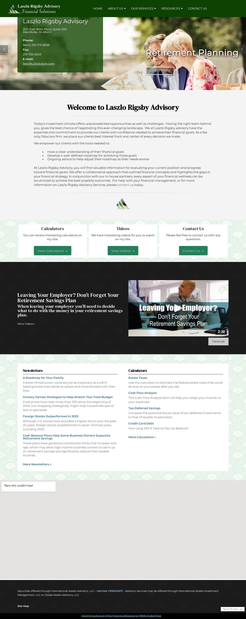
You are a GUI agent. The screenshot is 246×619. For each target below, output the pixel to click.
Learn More (163, 70)
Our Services (142, 8)
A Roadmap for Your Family (43, 378)
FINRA (112, 591)
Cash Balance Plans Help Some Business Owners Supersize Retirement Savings (66, 437)
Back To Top (231, 609)
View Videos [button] (121, 251)
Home (97, 8)
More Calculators (142, 437)
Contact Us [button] (191, 251)
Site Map (23, 606)
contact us (125, 185)
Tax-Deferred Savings (144, 408)
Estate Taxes (137, 378)
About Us (115, 8)
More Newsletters (37, 464)
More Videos (26, 324)
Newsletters (33, 370)
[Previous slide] (4, 49)
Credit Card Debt (141, 423)
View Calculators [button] (51, 251)
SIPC (120, 591)
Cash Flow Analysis (142, 393)
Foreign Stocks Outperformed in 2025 (50, 416)
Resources (170, 8)
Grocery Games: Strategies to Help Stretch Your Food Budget (68, 397)
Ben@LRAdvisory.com (39, 63)
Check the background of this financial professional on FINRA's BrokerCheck (121, 616)
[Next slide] (242, 49)
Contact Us (197, 8)
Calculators (137, 370)
